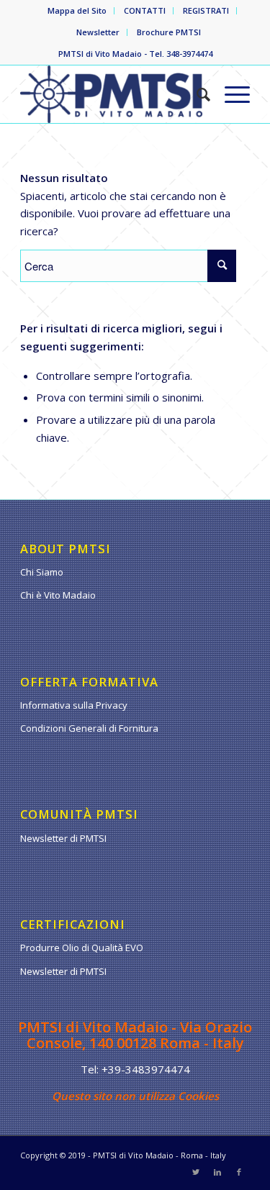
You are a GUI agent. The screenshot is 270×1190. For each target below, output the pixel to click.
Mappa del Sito (77, 10)
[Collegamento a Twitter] (196, 1172)
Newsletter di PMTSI (63, 838)
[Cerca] (196, 94)
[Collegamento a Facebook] (239, 1172)
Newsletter (98, 32)
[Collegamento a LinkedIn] (217, 1172)
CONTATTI (145, 10)
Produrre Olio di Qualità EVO (81, 947)
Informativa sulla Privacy (73, 705)
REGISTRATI (206, 10)
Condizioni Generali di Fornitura (89, 728)
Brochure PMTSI (169, 32)
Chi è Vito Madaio (58, 595)
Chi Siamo (41, 572)
